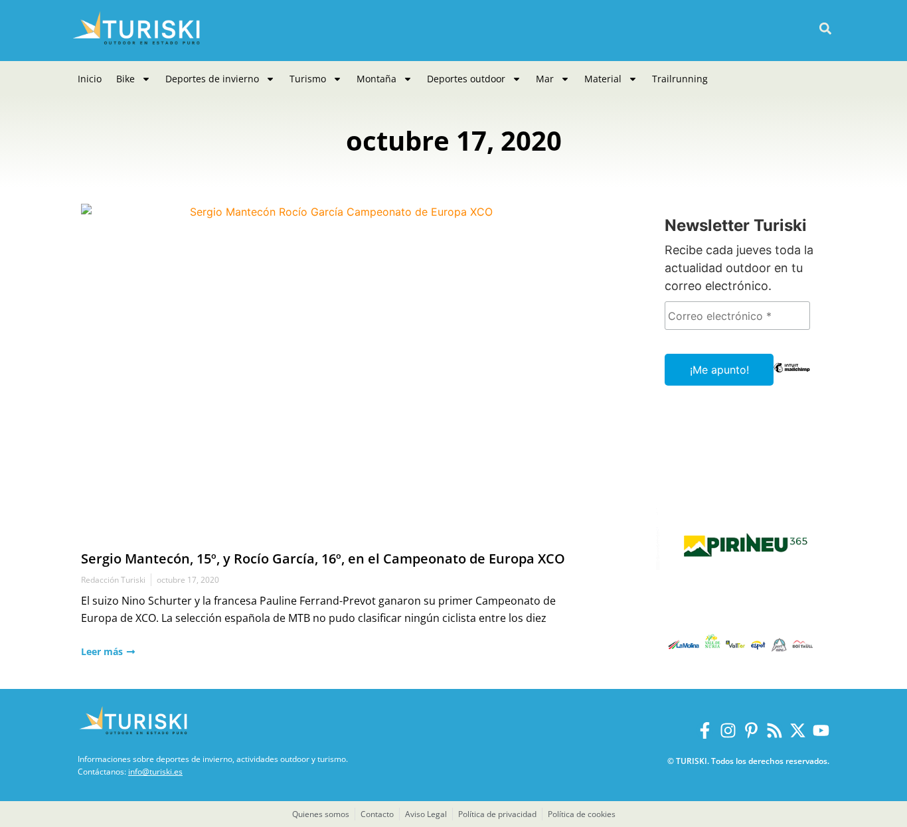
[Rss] (774, 730)
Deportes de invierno (212, 78)
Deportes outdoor (466, 78)
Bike (125, 78)
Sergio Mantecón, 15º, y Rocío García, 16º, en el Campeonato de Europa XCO (323, 558)
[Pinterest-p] (751, 730)
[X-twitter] (797, 730)
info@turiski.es (155, 771)
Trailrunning (680, 78)
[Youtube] (821, 730)
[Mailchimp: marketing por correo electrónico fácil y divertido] (792, 377)
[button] (825, 29)
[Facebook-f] (705, 730)
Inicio (90, 78)
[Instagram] (728, 730)
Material (602, 78)
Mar (545, 78)
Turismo (307, 78)
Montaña (376, 78)
